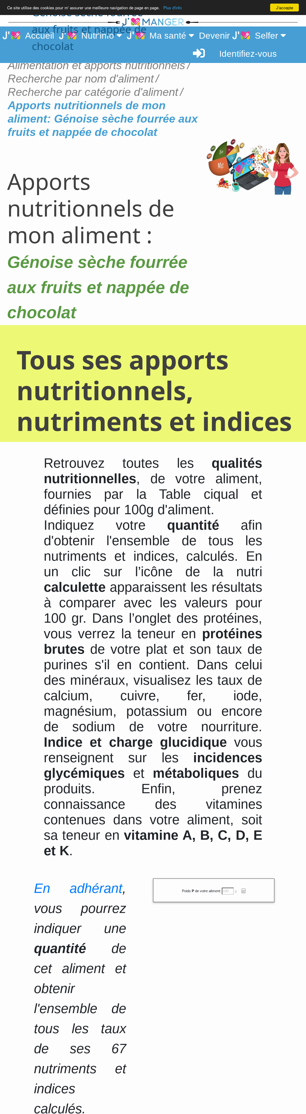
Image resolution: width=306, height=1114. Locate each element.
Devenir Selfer (239, 36)
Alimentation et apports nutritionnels (96, 65)
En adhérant (78, 888)
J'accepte (284, 7)
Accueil (37, 36)
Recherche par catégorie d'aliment (93, 92)
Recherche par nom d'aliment (81, 79)
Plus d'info (172, 8)
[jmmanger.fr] (241, 22)
